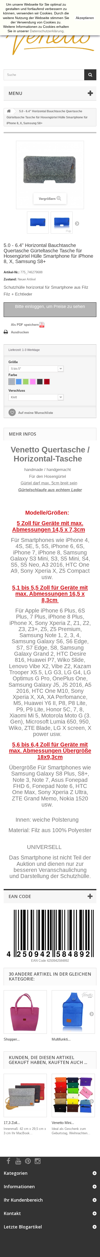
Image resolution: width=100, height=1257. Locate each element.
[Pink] (32, 381)
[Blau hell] (18, 381)
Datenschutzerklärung (47, 31)
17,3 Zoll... (12, 1123)
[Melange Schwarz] (39, 381)
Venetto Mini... (63, 1123)
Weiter (77, 223)
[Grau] (11, 381)
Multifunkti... (61, 1039)
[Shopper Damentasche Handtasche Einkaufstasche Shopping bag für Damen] (25, 1012)
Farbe (13, 375)
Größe (13, 362)
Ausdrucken (20, 332)
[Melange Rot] (47, 381)
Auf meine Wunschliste (35, 413)
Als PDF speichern (25, 325)
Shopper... (12, 1039)
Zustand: (10, 279)
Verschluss (17, 390)
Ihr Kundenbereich (23, 1200)
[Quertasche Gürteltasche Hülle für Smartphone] (38, 222)
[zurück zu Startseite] (8, 111)
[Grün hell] (25, 381)
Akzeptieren (85, 18)
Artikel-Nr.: (11, 272)
